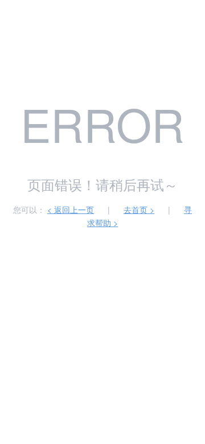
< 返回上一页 (70, 209)
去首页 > (139, 209)
